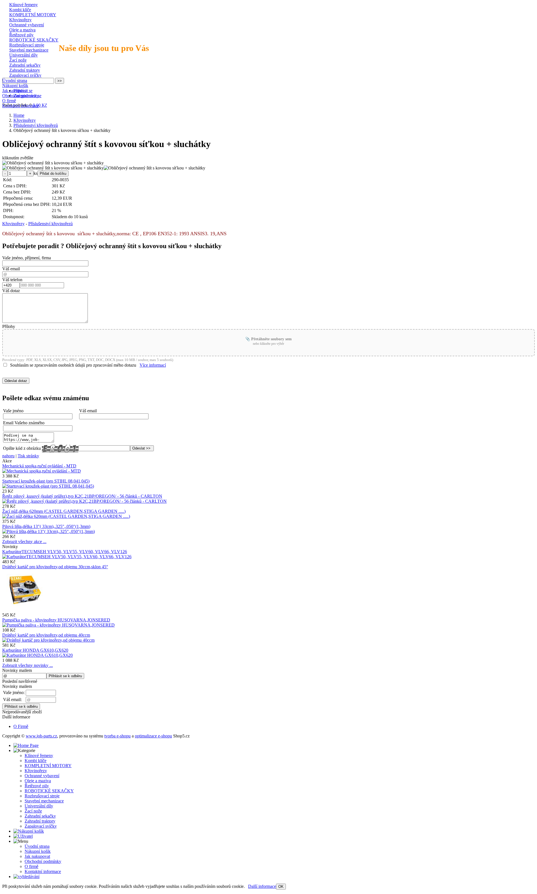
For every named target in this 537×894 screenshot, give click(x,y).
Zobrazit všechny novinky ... (27, 665)
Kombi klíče (20, 9)
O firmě (9, 100)
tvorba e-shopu (117, 736)
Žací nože (18, 60)
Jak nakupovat (15, 90)
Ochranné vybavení (26, 24)
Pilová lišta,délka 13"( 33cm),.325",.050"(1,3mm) (46, 526)
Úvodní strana (14, 80)
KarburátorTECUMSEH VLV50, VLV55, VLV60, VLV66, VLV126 (64, 551)
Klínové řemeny (23, 4)
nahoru (8, 455)
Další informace (262, 886)
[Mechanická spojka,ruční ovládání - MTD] (41, 471)
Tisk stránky (28, 455)
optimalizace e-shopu (153, 736)
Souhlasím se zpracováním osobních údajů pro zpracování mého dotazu (73, 365)
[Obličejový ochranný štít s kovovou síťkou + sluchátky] (53, 163)
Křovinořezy (20, 19)
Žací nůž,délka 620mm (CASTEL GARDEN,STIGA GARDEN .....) (64, 511)
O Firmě (20, 726)
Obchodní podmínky (20, 95)
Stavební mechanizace (28, 50)
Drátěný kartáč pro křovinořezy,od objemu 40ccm (46, 635)
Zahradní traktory (24, 70)
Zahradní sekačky (25, 65)
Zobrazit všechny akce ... (24, 541)
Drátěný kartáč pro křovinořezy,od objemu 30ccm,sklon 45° (55, 566)
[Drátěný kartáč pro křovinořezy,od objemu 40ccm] (48, 640)
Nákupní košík (15, 85)
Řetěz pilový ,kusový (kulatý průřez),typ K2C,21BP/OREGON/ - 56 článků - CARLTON (82, 496)
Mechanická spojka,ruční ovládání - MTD (39, 466)
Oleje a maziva (22, 29)
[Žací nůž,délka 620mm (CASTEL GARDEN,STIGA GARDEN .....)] (66, 516)
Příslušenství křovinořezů (50, 223)
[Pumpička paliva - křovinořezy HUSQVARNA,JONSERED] (58, 625)
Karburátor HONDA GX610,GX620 (35, 650)
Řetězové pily (21, 34)
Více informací (153, 365)
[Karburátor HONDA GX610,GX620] (37, 655)
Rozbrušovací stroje (26, 45)
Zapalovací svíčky (25, 75)
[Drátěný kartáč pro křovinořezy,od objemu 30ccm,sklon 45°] (24, 609)
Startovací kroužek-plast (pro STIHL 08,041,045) (46, 481)
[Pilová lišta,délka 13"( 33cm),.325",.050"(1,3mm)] (48, 531)
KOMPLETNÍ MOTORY (32, 14)
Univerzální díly (23, 55)
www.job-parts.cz (41, 736)
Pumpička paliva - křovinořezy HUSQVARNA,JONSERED (56, 620)
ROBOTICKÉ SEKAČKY (33, 40)
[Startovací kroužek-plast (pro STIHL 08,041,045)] (48, 486)
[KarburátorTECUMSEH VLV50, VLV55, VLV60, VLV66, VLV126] (66, 556)
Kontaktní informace (20, 105)
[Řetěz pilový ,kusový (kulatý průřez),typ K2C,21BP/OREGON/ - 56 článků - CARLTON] (84, 501)
